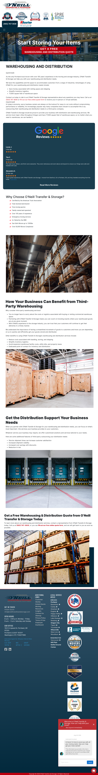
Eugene (53, 611)
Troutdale (54, 627)
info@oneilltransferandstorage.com (17, 612)
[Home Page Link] (18, 598)
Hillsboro (54, 616)
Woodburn (54, 634)
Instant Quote (9, 609)
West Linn (54, 632)
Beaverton (54, 604)
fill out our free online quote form (32, 100)
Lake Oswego (56, 618)
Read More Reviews (49, 185)
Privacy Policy (40, 618)
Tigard (53, 625)
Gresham (54, 609)
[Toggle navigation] (4, 30)
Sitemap (38, 616)
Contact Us (39, 613)
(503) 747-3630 (9, 24)
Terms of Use (40, 620)
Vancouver (55, 640)
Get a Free (49, 50)
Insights (38, 611)
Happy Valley (55, 614)
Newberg (54, 620)
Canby (53, 607)
